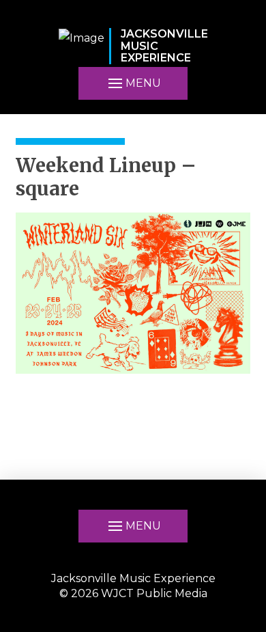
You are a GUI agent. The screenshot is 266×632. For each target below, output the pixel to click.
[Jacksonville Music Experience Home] (81, 46)
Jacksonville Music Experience (133, 578)
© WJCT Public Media (133, 593)
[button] (133, 83)
